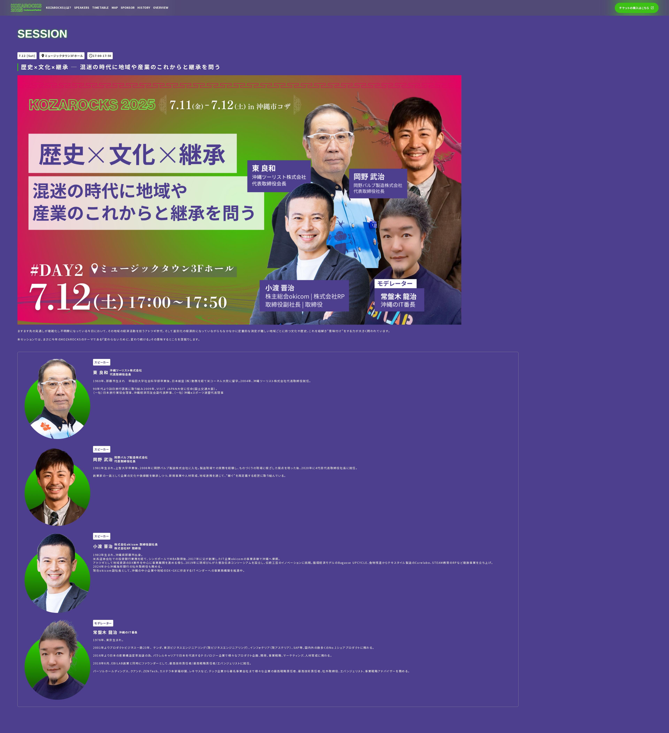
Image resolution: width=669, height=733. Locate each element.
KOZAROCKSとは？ (58, 7)
